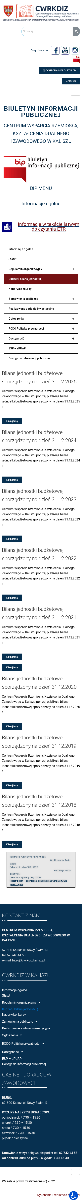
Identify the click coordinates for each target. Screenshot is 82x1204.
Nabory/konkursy (20, 288)
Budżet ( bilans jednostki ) (26, 278)
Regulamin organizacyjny (41, 269)
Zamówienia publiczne (41, 298)
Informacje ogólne (21, 249)
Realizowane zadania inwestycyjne (31, 308)
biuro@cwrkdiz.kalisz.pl (28, 960)
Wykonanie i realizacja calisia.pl (58, 1195)
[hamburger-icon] (75, 98)
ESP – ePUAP (17, 348)
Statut (13, 259)
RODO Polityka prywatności (41, 328)
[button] (59, 70)
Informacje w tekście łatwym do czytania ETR (48, 226)
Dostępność (41, 338)
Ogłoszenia (41, 318)
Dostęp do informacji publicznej (30, 358)
